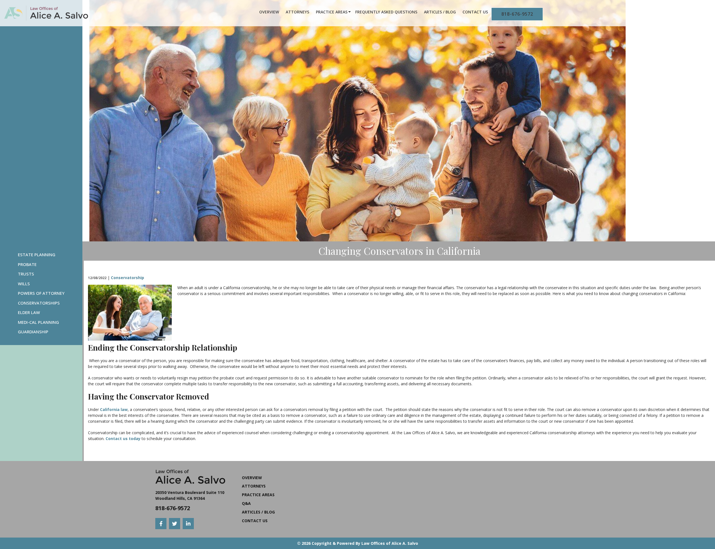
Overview (269, 12)
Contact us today (123, 438)
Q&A (246, 503)
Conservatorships (39, 303)
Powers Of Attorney (41, 293)
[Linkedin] (188, 523)
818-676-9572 (517, 14)
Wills (24, 283)
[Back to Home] (46, 13)
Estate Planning (36, 254)
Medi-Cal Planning (38, 322)
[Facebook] (160, 523)
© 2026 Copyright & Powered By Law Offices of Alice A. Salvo (357, 543)
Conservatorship (127, 277)
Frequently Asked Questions (386, 12)
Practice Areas (331, 12)
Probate (27, 264)
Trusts (26, 274)
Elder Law (29, 312)
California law (114, 409)
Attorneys (297, 12)
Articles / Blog (440, 12)
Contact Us (475, 12)
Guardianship (33, 331)
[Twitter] (174, 523)
